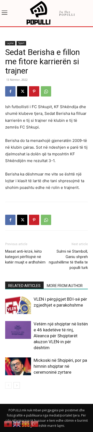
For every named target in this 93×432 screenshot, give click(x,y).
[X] (22, 91)
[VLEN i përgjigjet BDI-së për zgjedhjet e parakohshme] (18, 305)
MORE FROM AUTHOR (65, 286)
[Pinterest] (34, 91)
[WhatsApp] (46, 91)
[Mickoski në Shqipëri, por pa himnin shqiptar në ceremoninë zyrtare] (18, 366)
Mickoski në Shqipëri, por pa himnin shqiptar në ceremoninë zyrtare (60, 366)
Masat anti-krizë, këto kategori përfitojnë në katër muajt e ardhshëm (25, 257)
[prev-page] (8, 385)
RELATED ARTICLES (24, 286)
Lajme (10, 43)
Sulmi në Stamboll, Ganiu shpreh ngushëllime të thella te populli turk (68, 259)
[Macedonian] (25, 423)
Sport (21, 43)
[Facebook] (10, 91)
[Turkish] (34, 423)
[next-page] (16, 385)
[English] (17, 423)
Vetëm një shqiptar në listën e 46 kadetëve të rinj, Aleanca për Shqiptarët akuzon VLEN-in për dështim (61, 335)
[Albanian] (8, 423)
